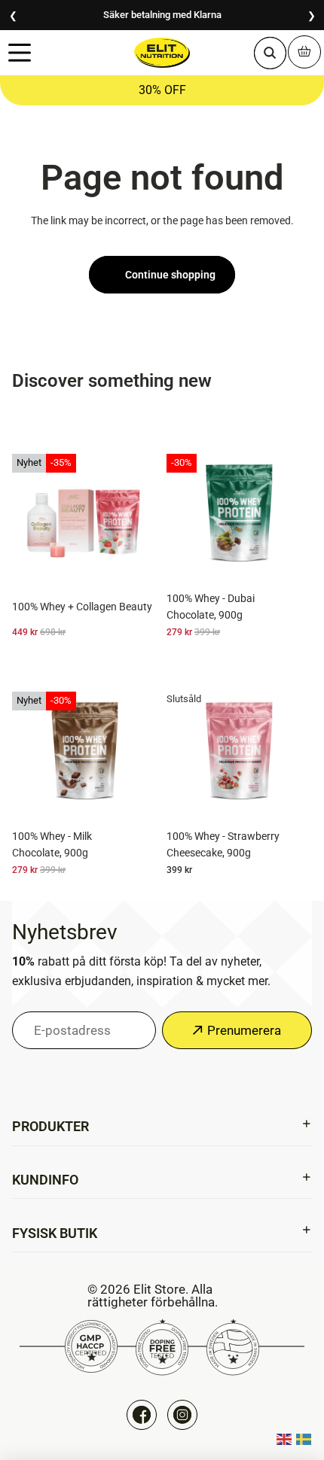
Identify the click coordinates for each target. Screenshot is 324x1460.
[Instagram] (182, 1415)
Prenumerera (244, 1029)
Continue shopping (170, 275)
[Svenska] (304, 1438)
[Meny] (19, 53)
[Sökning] (269, 52)
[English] (285, 1438)
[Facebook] (142, 1415)
